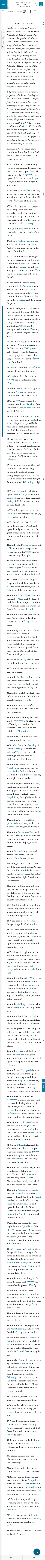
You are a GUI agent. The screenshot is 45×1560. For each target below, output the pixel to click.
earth (9, 605)
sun (32, 1032)
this (16, 1468)
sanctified (12, 771)
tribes (10, 752)
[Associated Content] (43, 23)
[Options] (40, 11)
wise (24, 1262)
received (12, 1412)
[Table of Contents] (3, 11)
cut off (21, 1351)
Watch (13, 367)
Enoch (22, 1144)
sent (10, 468)
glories (10, 1229)
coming (29, 482)
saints (35, 1190)
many (38, 811)
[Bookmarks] (29, 11)
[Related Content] (35, 11)
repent (13, 459)
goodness (15, 1113)
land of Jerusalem (27, 595)
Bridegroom (31, 348)
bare (29, 190)
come (10, 167)
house (35, 395)
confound (12, 1262)
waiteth (34, 969)
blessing (32, 745)
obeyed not (34, 1480)
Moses (20, 1158)
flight (23, 1273)
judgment (27, 174)
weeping (36, 1518)
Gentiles (21, 299)
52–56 (17, 133)
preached (12, 823)
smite (36, 647)
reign (27, 621)
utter (25, 545)
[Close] (3, 32)
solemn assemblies (28, 240)
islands (31, 289)
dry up (36, 1440)
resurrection (31, 1174)
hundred (11, 497)
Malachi (27, 1363)
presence (32, 774)
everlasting (16, 748)
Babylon (29, 228)
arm (10, 1427)
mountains (12, 395)
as (22, 892)
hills (21, 708)
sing (35, 1210)
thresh (31, 1281)
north (37, 630)
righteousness (22, 1007)
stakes (23, 325)
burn (9, 1370)
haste (33, 420)
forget (35, 178)
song (9, 1214)
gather (23, 267)
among (11, 379)
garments (29, 985)
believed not (31, 1487)
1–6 (8, 91)
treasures (16, 696)
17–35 (9, 109)
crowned (19, 720)
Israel (19, 752)
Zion (32, 329)
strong (24, 1266)
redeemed (12, 1099)
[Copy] (3, 42)
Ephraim (23, 731)
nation (32, 1266)
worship (19, 851)
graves (22, 1190)
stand (33, 522)
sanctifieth (17, 1328)
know (37, 367)
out (18, 400)
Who (32, 978)
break (15, 571)
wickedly (12, 1377)
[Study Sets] (24, 11)
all (14, 1307)
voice (28, 551)
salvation (19, 200)
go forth (33, 1304)
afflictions (26, 1122)
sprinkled (25, 1080)
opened (19, 1193)
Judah (37, 388)
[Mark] (3, 37)
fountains (20, 858)
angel (10, 797)
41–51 (24, 126)
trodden (16, 1054)
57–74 (23, 136)
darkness (12, 1509)
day (33, 1087)
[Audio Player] (36, 1552)
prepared (12, 969)
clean (10, 232)
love (9, 1132)
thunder (27, 567)
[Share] (3, 46)
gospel (10, 804)
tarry (30, 223)
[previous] (11, 1557)
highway (22, 659)
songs (10, 740)
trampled (26, 1070)
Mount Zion (19, 494)
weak (28, 1248)
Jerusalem (22, 392)
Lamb (23, 491)
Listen (35, 442)
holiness (24, 771)
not (9, 430)
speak (14, 244)
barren (24, 677)
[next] (34, 1557)
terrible (31, 920)
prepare (17, 1248)
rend (23, 870)
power (10, 1434)
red (34, 1016)
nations (27, 286)
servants (23, 832)
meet (34, 936)
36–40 (9, 119)
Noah (36, 1151)
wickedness (25, 407)
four (38, 270)
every (25, 823)
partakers (27, 1226)
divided (29, 609)
